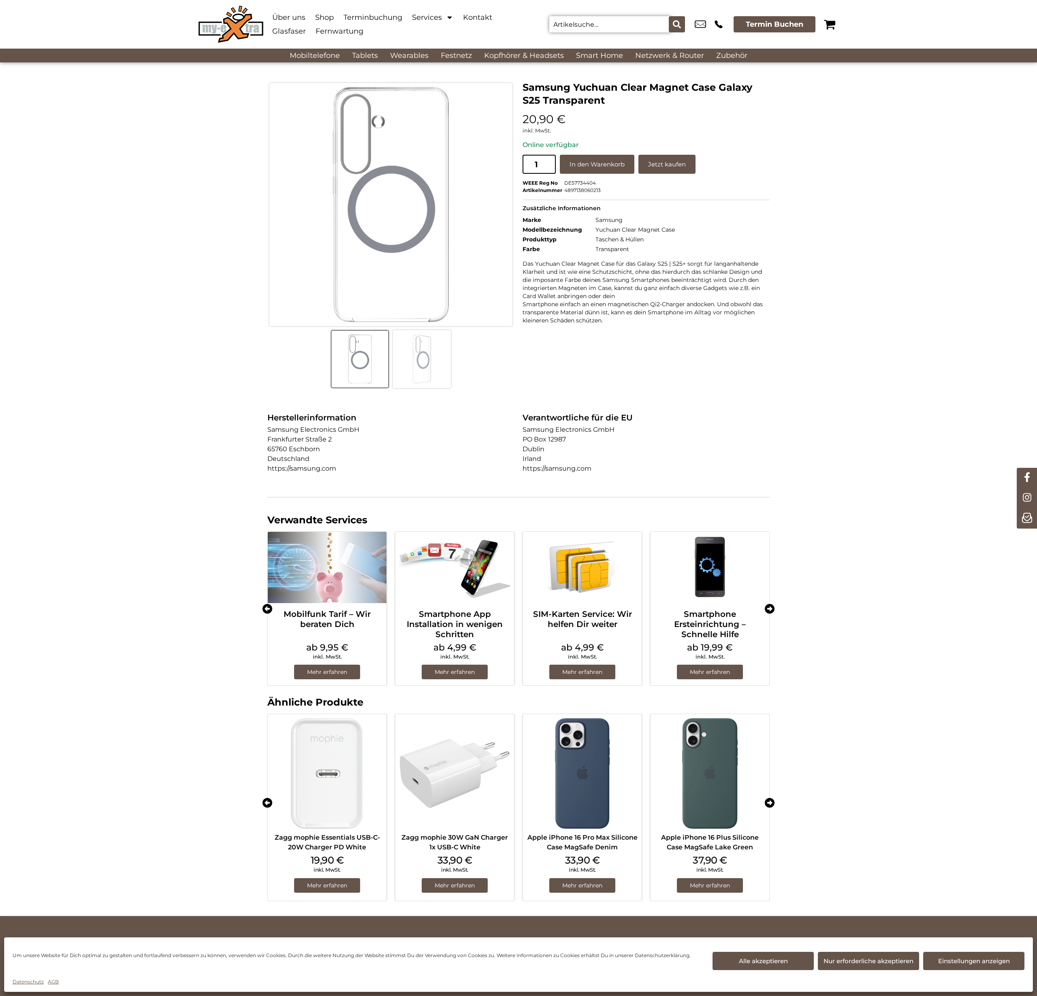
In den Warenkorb (597, 164)
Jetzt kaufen (667, 164)
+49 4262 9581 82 (719, 24)
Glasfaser (289, 31)
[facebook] (1027, 478)
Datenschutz (28, 982)
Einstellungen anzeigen (974, 961)
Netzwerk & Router (669, 55)
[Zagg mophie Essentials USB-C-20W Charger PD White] (327, 773)
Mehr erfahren (327, 672)
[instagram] (1027, 498)
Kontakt (477, 17)
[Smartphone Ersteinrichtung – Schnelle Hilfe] (710, 567)
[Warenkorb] (830, 24)
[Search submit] (677, 24)
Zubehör (731, 55)
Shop (324, 17)
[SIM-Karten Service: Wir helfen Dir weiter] (582, 567)
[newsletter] (1027, 518)
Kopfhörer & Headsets (524, 55)
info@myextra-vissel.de (700, 24)
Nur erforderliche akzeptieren (868, 961)
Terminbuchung (373, 17)
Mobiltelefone (315, 55)
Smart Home (599, 55)
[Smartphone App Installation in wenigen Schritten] (454, 567)
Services (427, 17)
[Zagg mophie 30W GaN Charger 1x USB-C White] (454, 773)
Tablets (365, 55)
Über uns (288, 17)
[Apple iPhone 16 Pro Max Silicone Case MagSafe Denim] (582, 773)
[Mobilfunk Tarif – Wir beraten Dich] (327, 567)
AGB (53, 982)
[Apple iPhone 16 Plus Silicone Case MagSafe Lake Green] (710, 773)
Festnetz (456, 55)
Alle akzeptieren (763, 961)
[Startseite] (230, 24)
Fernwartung (339, 31)
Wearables (409, 55)
